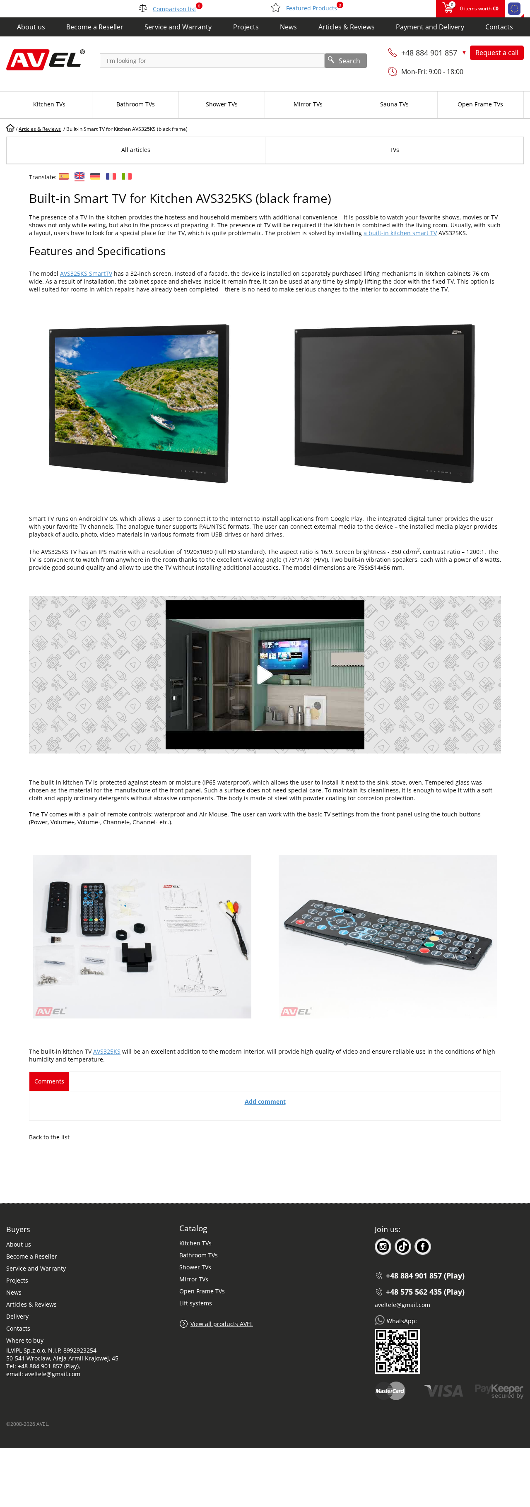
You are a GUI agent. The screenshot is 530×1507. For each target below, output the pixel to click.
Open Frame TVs (202, 1291)
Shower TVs (195, 1267)
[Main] (10, 128)
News (288, 26)
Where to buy (24, 1340)
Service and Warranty (178, 26)
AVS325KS (106, 1051)
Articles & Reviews (346, 26)
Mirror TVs (193, 1279)
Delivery (17, 1316)
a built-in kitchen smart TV (400, 233)
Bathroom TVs (198, 1255)
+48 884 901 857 (430, 53)
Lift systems (195, 1303)
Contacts (499, 26)
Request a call (496, 52)
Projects (246, 26)
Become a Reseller (94, 26)
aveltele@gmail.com (402, 1305)
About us (31, 26)
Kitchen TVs (195, 1243)
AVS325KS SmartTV (86, 273)
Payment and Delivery (430, 26)
